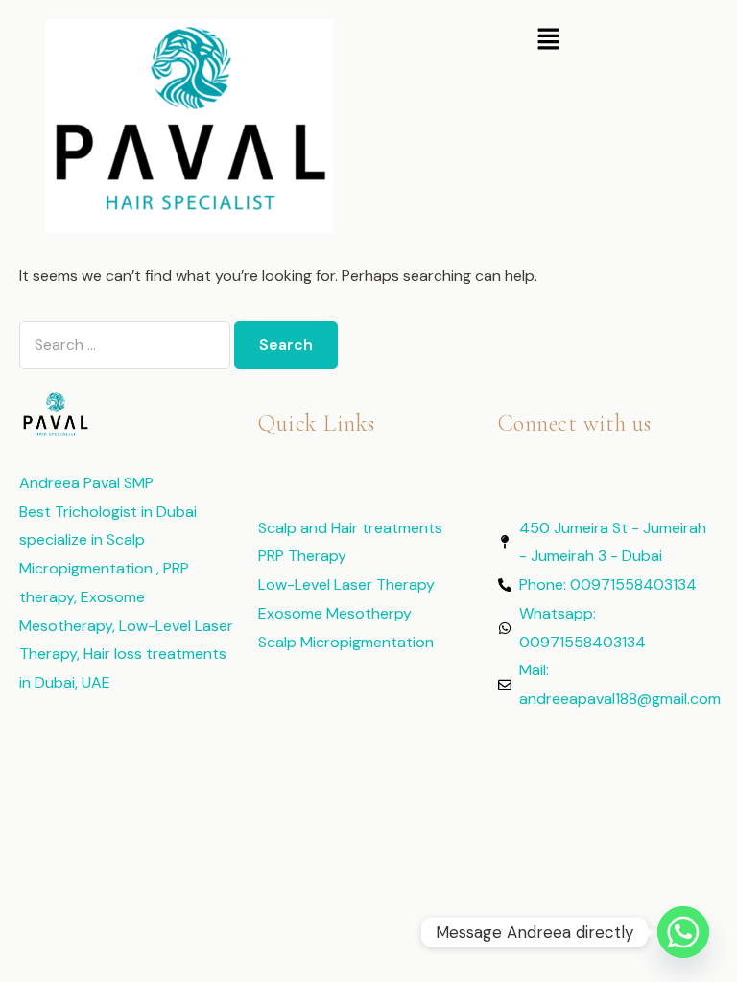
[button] (548, 40)
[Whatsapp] (683, 932)
